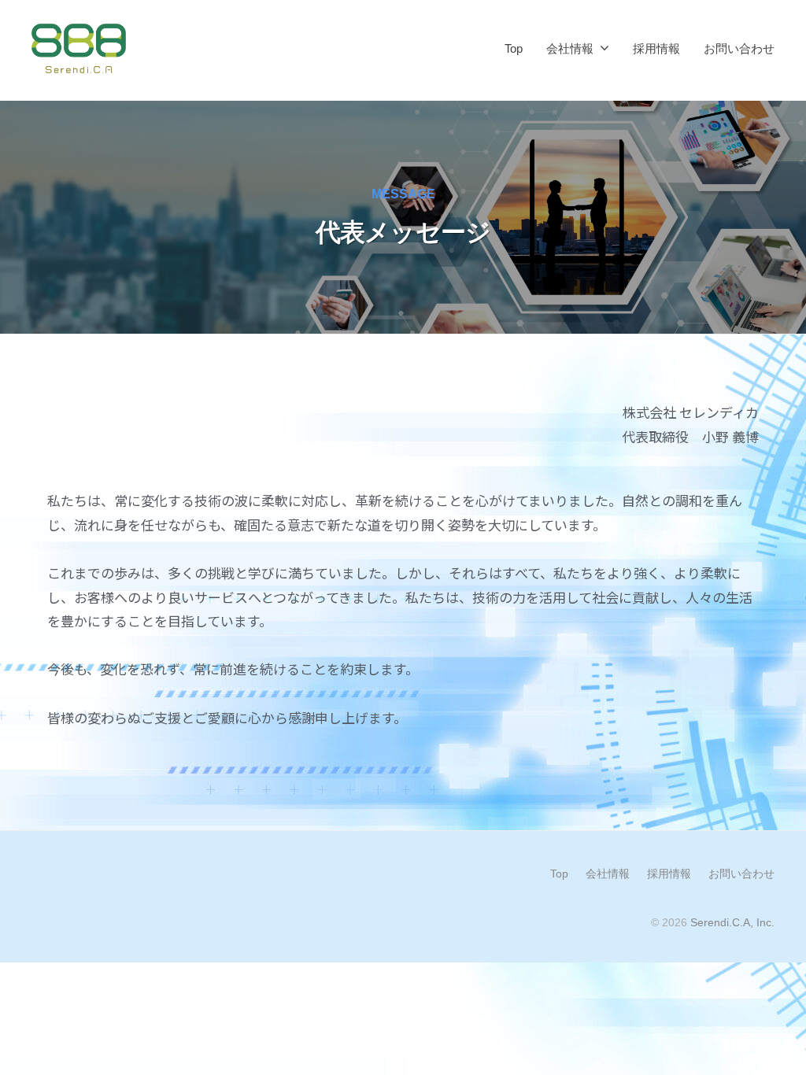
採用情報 (656, 48)
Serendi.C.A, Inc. (732, 922)
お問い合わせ (739, 48)
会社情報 (569, 48)
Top (514, 48)
